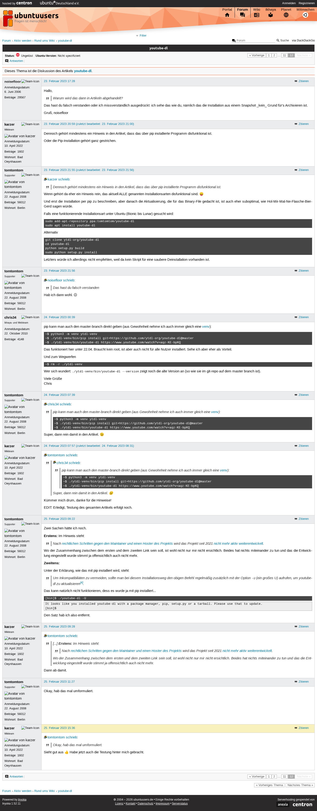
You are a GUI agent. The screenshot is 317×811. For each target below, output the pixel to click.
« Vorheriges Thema (269, 785)
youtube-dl (65, 41)
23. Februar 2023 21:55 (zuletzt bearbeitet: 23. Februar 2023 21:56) (89, 170)
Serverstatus (180, 803)
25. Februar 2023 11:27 (59, 682)
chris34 (10, 317)
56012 (21, 202)
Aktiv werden (22, 41)
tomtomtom (13, 170)
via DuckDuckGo (303, 40)
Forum (242, 9)
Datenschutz (145, 803)
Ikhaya (270, 9)
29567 (21, 97)
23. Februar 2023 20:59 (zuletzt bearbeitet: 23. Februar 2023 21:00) (89, 124)
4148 (20, 339)
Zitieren (304, 81)
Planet (286, 9)
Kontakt (130, 803)
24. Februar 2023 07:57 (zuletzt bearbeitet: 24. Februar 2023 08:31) (89, 446)
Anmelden (289, 3)
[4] (81, 582)
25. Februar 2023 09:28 (59, 626)
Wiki (256, 9)
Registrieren (307, 3)
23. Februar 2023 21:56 (59, 271)
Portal (227, 9)
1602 (20, 152)
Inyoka (22, 799)
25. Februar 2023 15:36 (59, 728)
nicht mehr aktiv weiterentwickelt (238, 543)
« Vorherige (256, 55)
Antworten (16, 61)
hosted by (9, 3)
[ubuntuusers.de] (31, 19)
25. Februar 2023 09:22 (59, 519)
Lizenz (119, 803)
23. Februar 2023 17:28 (59, 81)
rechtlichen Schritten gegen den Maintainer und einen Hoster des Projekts (117, 543)
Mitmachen (305, 9)
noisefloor (12, 81)
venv (206, 327)
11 (284, 55)
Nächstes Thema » (300, 785)
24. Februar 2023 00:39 (59, 317)
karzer (9, 124)
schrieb (63, 179)
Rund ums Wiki (44, 41)
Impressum (163, 803)
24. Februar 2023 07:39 (59, 395)
